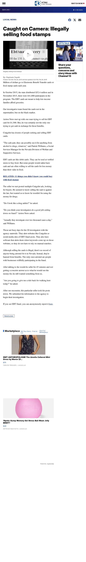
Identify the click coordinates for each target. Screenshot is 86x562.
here (51, 303)
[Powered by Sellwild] (50, 464)
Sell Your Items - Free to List (29, 332)
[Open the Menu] (4, 3)
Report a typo (8, 316)
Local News (9, 19)
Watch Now (77, 3)
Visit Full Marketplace (43, 331)
